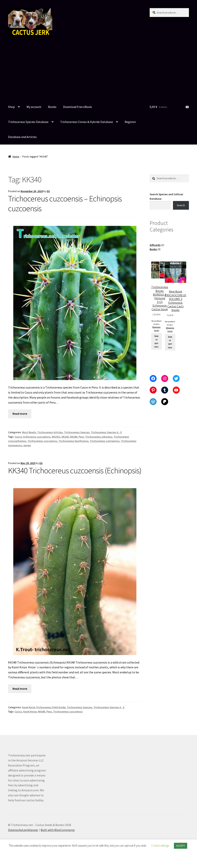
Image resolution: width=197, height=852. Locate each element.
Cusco (18, 436)
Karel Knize (30, 711)
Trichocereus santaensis (104, 441)
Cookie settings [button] (160, 845)
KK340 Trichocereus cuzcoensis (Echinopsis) (74, 470)
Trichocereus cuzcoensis (42, 441)
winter (27, 445)
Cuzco (18, 711)
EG (48, 191)
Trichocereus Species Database (28, 122)
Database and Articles (22, 137)
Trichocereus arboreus (98, 436)
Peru (81, 436)
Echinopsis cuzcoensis (36, 436)
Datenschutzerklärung (23, 830)
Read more (20, 413)
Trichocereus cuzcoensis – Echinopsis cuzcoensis (65, 203)
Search (181, 205)
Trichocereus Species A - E (106, 432)
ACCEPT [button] (180, 845)
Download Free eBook (77, 107)
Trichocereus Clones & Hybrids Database (86, 122)
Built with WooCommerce (58, 830)
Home (16, 156)
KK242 (65, 436)
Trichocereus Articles (50, 432)
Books (52, 107)
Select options (156, 341)
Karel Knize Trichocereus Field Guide (43, 707)
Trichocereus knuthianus (73, 441)
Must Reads (29, 432)
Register (130, 122)
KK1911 (56, 436)
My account (34, 107)
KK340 (73, 436)
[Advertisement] (98, 71)
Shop (11, 107)
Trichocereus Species (76, 432)
